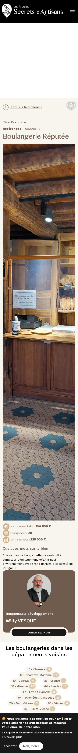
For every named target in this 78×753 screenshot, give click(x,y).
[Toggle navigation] (2, 22)
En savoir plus (12, 737)
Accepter (10, 746)
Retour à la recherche (26, 107)
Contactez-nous (39, 632)
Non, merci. (31, 746)
